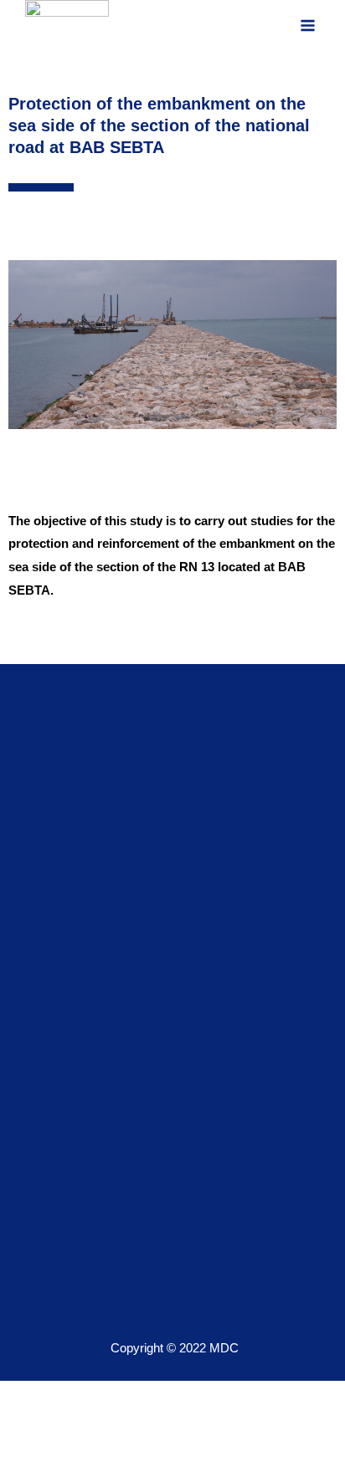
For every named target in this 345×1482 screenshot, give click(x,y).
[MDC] (67, 25)
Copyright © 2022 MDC (175, 1348)
